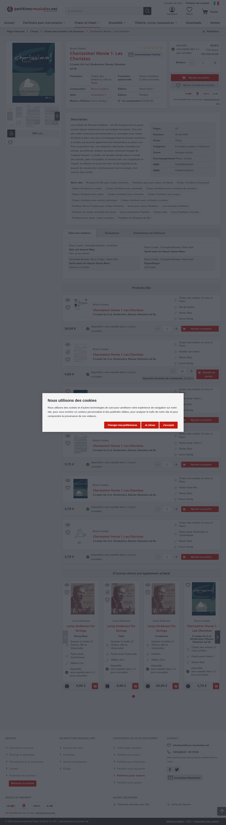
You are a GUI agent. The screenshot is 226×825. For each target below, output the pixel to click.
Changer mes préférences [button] (122, 425)
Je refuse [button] (150, 425)
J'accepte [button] (168, 425)
